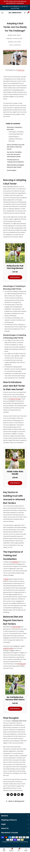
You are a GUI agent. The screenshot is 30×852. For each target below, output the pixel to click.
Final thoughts (11, 170)
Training (5, 579)
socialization (15, 562)
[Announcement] (15, 2)
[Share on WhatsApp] (22, 794)
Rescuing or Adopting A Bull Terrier (14, 128)
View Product (15, 277)
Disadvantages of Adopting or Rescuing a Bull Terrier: (15, 139)
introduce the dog (14, 399)
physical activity (8, 648)
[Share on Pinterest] (15, 794)
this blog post (21, 664)
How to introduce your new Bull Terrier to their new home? (15, 147)
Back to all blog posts (16, 801)
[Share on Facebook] (8, 794)
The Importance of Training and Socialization (15, 161)
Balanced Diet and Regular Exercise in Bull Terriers (15, 166)
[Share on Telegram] (18, 794)
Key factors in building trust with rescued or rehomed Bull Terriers (14, 154)
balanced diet (16, 627)
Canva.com (20, 70)
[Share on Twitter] (11, 794)
